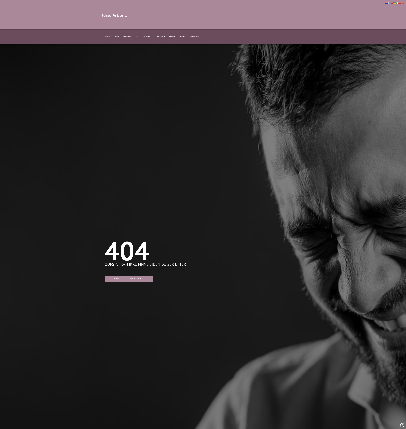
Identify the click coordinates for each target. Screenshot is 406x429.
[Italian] (397, 3)
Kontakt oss (194, 37)
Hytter (117, 37)
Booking (172, 37)
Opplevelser (158, 37)
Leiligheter (127, 37)
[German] (394, 3)
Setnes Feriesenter (115, 16)
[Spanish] (403, 3)
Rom (137, 37)
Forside (107, 37)
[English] (389, 3)
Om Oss (183, 37)
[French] (392, 3)
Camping (146, 37)
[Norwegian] (400, 3)
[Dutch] (386, 3)
